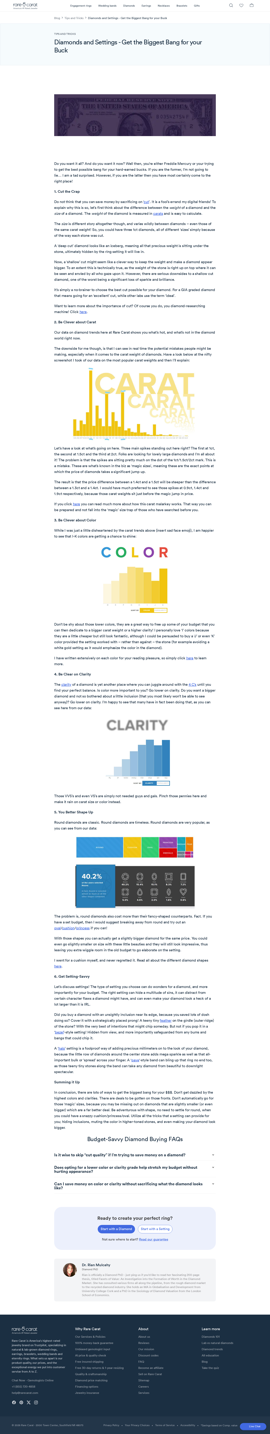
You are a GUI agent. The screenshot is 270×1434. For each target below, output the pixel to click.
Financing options (86, 1386)
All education (210, 1355)
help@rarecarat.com (25, 1393)
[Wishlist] (241, 6)
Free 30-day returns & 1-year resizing (99, 1368)
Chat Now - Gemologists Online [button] (33, 1380)
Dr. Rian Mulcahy (96, 1265)
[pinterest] (21, 1402)
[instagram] (36, 1402)
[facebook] (14, 1402)
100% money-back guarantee (94, 1343)
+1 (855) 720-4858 (23, 1386)
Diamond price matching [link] (91, 1380)
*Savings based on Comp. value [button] (219, 1425)
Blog (57, 18)
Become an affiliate (150, 1368)
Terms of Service (165, 1425)
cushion (68, 928)
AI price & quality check (90, 1355)
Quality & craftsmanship (91, 1374)
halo (61, 1048)
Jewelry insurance (87, 1393)
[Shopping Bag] (251, 6)
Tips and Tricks (74, 18)
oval (57, 928)
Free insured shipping (89, 1361)
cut (146, 202)
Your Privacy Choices (137, 1425)
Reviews (143, 1343)
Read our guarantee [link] (153, 1239)
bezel (59, 1032)
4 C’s (193, 684)
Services (143, 1393)
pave (135, 1060)
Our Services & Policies (90, 1336)
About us (144, 1336)
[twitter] (28, 1402)
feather (165, 1020)
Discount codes (148, 1355)
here (83, 312)
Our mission (146, 1349)
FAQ (141, 1361)
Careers (143, 1386)
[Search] (231, 6)
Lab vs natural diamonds (217, 1343)
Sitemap (143, 1380)
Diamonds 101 (211, 1336)
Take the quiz (210, 1368)
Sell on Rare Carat (150, 1374)
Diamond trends (212, 1349)
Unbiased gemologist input (92, 1349)
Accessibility (187, 1425)
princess (83, 928)
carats (158, 213)
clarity (66, 684)
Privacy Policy (111, 1425)
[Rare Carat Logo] (25, 6)
